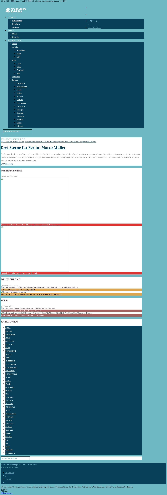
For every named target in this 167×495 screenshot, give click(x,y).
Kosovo (20, 96)
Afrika (14, 43)
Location (9, 403)
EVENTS (11, 30)
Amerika (15, 47)
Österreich (21, 106)
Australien (16, 76)
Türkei (19, 122)
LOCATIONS (12, 17)
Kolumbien (9, 387)
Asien (14, 60)
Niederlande (21, 103)
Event (7, 357)
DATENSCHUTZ (94, 27)
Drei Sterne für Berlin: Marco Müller (33, 147)
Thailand (20, 70)
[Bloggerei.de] (5, 461)
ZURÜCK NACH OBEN (10, 467)
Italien (19, 93)
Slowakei (20, 116)
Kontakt (8, 479)
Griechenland (22, 86)
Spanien (20, 119)
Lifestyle (15, 37)
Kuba (19, 53)
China (19, 63)
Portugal (20, 109)
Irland (19, 89)
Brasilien (9, 344)
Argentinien (21, 50)
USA (18, 56)
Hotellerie (16, 23)
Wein (7, 446)
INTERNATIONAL (15, 40)
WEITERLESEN (7, 164)
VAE (18, 73)
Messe (14, 33)
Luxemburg (10, 407)
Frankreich (21, 83)
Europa (15, 79)
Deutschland (10, 351)
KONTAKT (92, 14)
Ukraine (20, 126)
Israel (19, 66)
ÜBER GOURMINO (95, 7)
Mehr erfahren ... (7, 493)
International (11, 374)
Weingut (15, 27)
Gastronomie (17, 20)
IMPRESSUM (93, 21)
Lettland (20, 99)
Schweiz (20, 112)
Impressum (9, 472)
